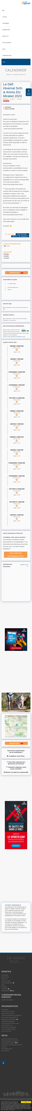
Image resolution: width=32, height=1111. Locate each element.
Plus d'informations (18, 1109)
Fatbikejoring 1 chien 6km (17, 385)
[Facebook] (3, 1062)
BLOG (2, 985)
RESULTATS (4, 979)
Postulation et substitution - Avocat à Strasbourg (13, 1086)
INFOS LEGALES (5, 1050)
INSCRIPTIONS (5, 977)
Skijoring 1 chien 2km (16, 450)
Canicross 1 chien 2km (16, 515)
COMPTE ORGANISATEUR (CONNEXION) (11, 1015)
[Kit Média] (16, 639)
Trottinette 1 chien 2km (16, 502)
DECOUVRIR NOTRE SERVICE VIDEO (10, 1023)
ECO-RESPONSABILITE (7, 983)
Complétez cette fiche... (17, 756)
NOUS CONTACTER (6, 1031)
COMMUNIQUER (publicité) (8, 1021)
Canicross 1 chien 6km (16, 424)
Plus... (4, 62)
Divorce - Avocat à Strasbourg (8, 1071)
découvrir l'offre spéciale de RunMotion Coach (14, 336)
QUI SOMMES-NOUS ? (6, 1048)
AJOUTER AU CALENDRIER (7, 1011)
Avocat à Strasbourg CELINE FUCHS (10, 1054)
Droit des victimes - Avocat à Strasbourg (11, 1076)
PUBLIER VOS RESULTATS (7, 1013)
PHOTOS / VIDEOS (5, 981)
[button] (17, 725)
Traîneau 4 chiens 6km (16, 411)
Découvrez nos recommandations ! (15, 554)
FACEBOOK (4, 987)
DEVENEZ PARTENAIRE (7, 1000)
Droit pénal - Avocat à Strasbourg (9, 1074)
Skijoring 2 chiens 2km (17, 437)
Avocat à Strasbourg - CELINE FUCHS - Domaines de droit (15, 1056)
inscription (15, 273)
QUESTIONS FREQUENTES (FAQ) (9, 1039)
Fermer (26, 1102)
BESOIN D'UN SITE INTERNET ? (9, 1027)
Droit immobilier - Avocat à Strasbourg (10, 1078)
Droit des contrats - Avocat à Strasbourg (11, 1082)
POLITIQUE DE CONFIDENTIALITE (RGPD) (11, 1045)
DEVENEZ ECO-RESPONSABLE (8, 1019)
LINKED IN (4, 1047)
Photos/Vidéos (7, 42)
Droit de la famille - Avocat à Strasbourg (11, 1072)
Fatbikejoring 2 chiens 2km (17, 463)
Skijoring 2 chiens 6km (17, 346)
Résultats (5, 36)
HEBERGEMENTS (5, 990)
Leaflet (8, 736)
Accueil (5, 17)
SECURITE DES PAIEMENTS (8, 1043)
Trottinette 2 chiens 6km (16, 398)
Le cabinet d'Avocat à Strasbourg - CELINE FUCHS (13, 1058)
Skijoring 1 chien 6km (16, 359)
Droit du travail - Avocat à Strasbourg (10, 1080)
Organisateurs (7, 55)
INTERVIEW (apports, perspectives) (9, 1041)
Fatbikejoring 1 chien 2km (17, 476)
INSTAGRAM (4, 988)
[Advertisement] (16, 673)
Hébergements (24, 236)
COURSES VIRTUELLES (6, 1025)
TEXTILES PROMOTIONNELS (8, 1029)
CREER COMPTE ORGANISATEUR (9, 1017)
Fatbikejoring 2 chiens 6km (17, 372)
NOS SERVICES (5, 1009)
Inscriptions (6, 29)
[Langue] (16, 10)
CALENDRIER (4, 975)
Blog (4, 49)
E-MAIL (8, 246)
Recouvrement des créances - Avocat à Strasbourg (13, 1084)
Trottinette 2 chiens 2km (16, 489)
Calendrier (6, 23)
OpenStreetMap (18, 736)
